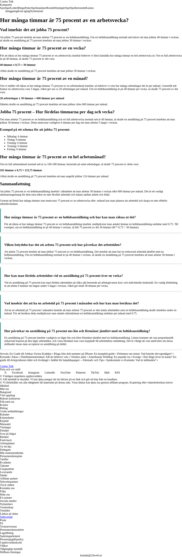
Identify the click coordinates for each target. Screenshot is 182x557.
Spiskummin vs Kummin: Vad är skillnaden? (131, 360)
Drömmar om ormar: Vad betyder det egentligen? (144, 353)
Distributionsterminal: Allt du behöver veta (44, 356)
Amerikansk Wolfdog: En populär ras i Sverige (114, 356)
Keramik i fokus (9, 356)
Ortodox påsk (78, 356)
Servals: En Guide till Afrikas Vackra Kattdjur (25, 353)
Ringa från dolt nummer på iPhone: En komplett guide (84, 353)
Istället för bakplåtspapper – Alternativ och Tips (77, 360)
